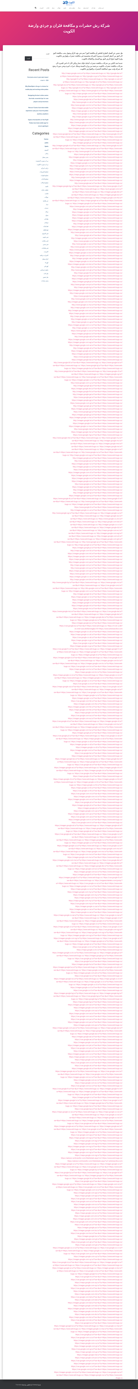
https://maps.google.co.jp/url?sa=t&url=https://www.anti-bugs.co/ (97, 640)
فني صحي (45, 244)
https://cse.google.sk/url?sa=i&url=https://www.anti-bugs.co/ (99, 1065)
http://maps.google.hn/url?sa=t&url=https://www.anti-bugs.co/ (98, 273)
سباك (79, 8)
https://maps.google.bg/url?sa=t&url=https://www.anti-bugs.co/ (98, 1002)
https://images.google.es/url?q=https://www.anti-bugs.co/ (100, 620)
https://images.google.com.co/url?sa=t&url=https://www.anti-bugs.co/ (95, 1054)
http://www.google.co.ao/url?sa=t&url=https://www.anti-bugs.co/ (97, 244)
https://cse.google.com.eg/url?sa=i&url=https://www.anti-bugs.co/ (97, 1135)
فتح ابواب (45, 226)
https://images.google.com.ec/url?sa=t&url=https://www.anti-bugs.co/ (95, 1077)
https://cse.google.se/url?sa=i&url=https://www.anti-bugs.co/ (99, 765)
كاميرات (41, 8)
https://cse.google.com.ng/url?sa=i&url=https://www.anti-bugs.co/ (97, 1149)
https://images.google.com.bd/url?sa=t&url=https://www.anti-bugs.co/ (95, 1303)
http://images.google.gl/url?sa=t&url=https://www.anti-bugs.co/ (98, 406)
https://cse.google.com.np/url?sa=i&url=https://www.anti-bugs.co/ (97, 1279)
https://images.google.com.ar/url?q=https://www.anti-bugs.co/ (98, 872)
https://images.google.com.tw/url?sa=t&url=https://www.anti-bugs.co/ (95, 128)
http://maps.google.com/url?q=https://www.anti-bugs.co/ (84, 73)
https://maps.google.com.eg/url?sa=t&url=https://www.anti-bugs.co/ (96, 1138)
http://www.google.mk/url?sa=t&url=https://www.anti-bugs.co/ (77, 438)
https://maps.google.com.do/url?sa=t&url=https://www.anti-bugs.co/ (96, 1317)
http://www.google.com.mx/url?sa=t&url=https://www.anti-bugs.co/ (96, 120)
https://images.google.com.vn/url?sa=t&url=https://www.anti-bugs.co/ (95, 799)
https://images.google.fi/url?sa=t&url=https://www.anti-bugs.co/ (98, 140)
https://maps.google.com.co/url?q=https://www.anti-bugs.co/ (99, 1060)
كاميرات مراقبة (44, 255)
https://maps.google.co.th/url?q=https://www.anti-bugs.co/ (100, 785)
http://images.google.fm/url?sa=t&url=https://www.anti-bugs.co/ (98, 391)
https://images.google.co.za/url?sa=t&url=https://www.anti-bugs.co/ (96, 180)
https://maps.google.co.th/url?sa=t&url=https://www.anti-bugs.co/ (97, 125)
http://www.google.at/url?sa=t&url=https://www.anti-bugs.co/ (99, 235)
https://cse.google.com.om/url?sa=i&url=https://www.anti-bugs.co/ (96, 1222)
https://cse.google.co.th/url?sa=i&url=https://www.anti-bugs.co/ (98, 791)
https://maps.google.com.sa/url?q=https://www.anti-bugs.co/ (99, 1010)
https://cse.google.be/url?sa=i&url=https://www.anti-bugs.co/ (99, 753)
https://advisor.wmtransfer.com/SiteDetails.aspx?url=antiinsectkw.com (95, 1161)
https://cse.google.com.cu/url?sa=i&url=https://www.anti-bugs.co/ (97, 1337)
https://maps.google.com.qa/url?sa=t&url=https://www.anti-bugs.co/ (96, 571)
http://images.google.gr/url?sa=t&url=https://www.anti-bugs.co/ (98, 143)
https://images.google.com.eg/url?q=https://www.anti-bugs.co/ (98, 1144)
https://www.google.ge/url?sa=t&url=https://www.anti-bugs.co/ (98, 397)
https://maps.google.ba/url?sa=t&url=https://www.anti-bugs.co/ (98, 1106)
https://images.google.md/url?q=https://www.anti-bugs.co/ (100, 1355)
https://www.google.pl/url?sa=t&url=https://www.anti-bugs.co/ (98, 154)
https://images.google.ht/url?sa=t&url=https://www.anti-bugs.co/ (97, 276)
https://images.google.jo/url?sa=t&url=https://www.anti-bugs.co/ (97, 548)
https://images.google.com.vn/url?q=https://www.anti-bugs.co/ (98, 796)
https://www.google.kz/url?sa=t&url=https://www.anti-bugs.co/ (98, 296)
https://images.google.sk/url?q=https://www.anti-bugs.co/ (77, 1071)
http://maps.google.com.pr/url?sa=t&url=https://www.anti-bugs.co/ (96, 565)
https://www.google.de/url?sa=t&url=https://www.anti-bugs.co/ (98, 99)
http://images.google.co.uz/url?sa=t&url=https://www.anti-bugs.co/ (97, 510)
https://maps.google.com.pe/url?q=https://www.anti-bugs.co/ (76, 1028)
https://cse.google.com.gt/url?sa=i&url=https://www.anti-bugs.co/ (97, 1242)
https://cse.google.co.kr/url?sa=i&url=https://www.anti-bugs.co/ (98, 947)
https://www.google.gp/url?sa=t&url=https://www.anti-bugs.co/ (98, 412)
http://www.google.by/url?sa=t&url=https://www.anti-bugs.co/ (76, 582)
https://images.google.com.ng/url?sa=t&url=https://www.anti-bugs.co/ (95, 1152)
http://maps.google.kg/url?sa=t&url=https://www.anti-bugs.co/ (98, 287)
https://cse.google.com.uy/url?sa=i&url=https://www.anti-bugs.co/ (97, 1254)
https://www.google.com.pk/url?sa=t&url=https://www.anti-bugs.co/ (96, 206)
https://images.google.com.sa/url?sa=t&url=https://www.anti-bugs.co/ (95, 1005)
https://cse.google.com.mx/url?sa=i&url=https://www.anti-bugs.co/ (97, 854)
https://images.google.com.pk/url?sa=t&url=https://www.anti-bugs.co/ (95, 1045)
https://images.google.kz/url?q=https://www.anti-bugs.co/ (76, 1326)
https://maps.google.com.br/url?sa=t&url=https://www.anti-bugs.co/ (96, 669)
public (46, 143)
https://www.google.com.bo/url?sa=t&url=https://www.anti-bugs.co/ (96, 250)
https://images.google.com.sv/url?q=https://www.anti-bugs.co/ (98, 1204)
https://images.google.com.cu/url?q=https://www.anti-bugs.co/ (98, 1340)
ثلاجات (47, 8)
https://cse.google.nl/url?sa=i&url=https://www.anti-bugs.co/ (76, 721)
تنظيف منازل (72, 8)
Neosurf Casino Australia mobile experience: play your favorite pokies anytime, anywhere (37, 111)
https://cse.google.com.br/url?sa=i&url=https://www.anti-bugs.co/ (97, 666)
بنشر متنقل (45, 157)
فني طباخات (45, 248)
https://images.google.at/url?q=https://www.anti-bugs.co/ (77, 825)
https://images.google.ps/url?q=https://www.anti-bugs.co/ (100, 1227)
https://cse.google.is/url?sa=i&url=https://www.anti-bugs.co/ (99, 1265)
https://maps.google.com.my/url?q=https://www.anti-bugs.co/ (98, 898)
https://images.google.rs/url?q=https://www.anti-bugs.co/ (100, 1132)
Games (46, 139)
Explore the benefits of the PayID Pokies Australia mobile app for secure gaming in (38, 123)
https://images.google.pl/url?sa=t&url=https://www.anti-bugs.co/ (97, 733)
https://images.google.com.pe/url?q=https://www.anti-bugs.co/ (98, 1025)
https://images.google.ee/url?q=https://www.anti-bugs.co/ (76, 1126)
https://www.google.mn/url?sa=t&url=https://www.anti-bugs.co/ (98, 608)
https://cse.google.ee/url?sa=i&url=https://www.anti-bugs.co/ (99, 1123)
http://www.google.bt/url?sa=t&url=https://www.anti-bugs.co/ (78, 371)
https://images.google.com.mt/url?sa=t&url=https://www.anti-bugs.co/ (95, 553)
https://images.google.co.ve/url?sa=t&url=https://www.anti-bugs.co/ (96, 577)
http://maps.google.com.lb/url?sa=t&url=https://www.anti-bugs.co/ (97, 551)
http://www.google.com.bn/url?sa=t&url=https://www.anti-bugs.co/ (97, 247)
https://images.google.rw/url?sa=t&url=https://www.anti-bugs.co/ (97, 464)
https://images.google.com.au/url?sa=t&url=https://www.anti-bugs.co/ (95, 718)
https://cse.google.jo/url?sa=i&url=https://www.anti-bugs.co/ (99, 1334)
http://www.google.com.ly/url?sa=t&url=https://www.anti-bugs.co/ (97, 299)
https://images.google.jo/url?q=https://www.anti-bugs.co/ (100, 1332)
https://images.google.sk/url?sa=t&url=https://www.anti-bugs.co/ (97, 227)
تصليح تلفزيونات (44, 172)
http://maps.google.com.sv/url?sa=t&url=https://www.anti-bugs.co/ (96, 316)
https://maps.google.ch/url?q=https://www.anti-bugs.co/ (75, 779)
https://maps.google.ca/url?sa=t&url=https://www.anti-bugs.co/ (77, 687)
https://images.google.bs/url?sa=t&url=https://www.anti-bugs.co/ (97, 368)
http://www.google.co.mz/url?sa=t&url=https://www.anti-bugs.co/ (97, 305)
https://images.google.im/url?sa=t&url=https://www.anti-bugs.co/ (97, 279)
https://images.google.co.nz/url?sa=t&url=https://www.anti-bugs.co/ (96, 169)
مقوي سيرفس (44, 270)
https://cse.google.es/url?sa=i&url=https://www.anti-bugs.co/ (83, 626)
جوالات (58, 8)
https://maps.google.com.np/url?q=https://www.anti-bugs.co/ (99, 1282)
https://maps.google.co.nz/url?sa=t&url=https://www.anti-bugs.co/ (97, 889)
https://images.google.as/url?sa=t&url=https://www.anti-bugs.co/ (97, 354)
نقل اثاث (93, 8)
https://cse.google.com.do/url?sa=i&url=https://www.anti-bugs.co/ (97, 1320)
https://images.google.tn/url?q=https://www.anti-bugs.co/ (100, 1274)
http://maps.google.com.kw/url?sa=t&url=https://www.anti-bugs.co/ (96, 293)
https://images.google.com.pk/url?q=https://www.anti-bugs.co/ (98, 1042)
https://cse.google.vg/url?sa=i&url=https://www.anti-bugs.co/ (99, 1181)
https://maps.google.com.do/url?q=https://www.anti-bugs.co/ (99, 1314)
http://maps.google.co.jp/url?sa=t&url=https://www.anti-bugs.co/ (97, 117)
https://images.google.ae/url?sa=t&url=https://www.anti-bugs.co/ (97, 1037)
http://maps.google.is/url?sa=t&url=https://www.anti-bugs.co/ (99, 545)
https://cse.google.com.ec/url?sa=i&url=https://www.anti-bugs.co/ (97, 1086)
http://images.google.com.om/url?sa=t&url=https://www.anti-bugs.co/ (95, 310)
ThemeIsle (18, 1385)
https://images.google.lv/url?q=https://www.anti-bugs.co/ (80, 1100)
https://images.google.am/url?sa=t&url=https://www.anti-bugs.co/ (97, 351)
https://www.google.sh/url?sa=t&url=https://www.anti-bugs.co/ (98, 470)
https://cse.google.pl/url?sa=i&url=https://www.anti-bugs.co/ (76, 736)
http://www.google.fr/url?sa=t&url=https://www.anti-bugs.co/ (99, 151)
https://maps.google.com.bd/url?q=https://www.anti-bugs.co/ (99, 1300)
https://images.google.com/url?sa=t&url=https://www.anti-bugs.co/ (96, 750)
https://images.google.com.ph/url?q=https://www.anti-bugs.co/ (98, 973)
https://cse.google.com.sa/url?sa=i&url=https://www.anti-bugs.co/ (97, 1016)
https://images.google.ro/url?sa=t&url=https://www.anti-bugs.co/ (97, 212)
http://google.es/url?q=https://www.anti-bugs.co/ (72, 85)
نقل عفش (45, 277)
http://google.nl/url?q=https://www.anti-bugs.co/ (87, 88)
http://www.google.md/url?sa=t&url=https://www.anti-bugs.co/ (98, 429)
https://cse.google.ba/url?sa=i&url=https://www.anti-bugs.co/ (99, 1109)
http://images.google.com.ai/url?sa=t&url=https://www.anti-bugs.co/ (96, 345)
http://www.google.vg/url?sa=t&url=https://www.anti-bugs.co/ (76, 513)
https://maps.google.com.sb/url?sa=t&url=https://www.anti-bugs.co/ (96, 313)
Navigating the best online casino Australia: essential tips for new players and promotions (38, 98)
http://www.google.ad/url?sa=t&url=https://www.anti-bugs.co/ (99, 336)
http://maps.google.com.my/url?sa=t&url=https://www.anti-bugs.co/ (96, 166)
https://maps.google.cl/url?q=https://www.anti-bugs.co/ (101, 924)
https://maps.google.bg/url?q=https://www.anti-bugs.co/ (101, 999)
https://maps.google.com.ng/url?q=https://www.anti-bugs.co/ (99, 1155)
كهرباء (46, 262)
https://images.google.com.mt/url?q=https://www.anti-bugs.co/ (98, 1291)
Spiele (46, 146)
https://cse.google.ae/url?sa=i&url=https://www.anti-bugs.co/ (99, 1039)
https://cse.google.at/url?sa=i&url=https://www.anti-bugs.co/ (78, 834)
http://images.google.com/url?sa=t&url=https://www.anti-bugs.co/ (97, 238)
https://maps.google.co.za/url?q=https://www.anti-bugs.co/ (77, 915)
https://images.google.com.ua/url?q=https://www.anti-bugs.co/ (98, 811)
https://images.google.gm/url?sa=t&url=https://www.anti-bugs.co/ (97, 409)
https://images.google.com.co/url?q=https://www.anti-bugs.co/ (98, 1051)
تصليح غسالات (44, 182)
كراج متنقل (86, 8)
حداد (47, 204)
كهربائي (46, 266)
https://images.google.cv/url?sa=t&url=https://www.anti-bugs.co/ (97, 380)
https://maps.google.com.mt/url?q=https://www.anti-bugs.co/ (99, 1294)
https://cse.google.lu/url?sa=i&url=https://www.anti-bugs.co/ (76, 1262)
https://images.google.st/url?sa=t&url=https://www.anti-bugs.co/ (97, 487)
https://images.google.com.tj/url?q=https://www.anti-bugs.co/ (78, 1372)
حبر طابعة (45, 201)
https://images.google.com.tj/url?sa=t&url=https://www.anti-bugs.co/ (96, 496)
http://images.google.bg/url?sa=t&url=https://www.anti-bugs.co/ (77, 186)
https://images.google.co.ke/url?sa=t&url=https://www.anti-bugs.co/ (96, 417)
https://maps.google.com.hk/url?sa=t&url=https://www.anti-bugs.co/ (96, 710)
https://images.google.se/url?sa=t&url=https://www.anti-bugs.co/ (97, 221)
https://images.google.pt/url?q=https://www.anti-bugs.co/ (100, 808)
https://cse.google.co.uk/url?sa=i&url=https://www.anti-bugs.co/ (97, 637)
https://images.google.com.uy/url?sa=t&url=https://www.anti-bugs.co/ (95, 1259)
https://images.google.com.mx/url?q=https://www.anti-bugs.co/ (77, 860)
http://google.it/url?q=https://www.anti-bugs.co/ (104, 82)
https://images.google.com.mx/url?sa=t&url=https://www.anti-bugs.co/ (95, 857)
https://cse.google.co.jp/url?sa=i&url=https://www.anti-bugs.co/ (98, 643)
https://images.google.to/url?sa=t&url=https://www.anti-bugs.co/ (97, 504)
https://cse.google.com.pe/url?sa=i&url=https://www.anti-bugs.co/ (97, 1019)
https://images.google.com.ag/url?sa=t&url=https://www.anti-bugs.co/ (95, 342)
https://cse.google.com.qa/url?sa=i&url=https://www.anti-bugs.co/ (97, 1199)
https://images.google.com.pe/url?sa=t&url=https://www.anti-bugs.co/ (95, 1022)
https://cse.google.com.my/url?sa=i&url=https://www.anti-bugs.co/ (97, 903)
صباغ (53, 8)
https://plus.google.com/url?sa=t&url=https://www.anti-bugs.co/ (97, 96)
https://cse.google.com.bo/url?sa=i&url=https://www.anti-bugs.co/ (97, 1233)
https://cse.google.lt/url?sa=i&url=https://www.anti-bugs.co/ (76, 1089)
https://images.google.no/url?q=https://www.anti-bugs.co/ (76, 979)
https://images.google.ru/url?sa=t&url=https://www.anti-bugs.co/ (97, 218)
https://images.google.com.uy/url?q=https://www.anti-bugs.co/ (98, 1256)
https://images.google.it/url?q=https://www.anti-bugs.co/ (100, 655)
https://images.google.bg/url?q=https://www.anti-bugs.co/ (76, 993)
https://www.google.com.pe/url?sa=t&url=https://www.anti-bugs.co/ (96, 172)
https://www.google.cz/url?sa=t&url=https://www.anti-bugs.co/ (98, 241)
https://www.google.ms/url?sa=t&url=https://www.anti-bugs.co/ (77, 611)
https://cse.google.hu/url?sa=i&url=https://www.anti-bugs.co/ (99, 961)
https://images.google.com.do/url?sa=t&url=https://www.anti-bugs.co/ (95, 264)
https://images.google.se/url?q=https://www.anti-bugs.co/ (76, 767)
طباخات (46, 219)
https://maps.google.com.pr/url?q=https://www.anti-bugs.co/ (99, 1213)
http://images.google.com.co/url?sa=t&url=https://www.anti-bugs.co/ (96, 157)
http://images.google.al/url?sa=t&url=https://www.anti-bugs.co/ (98, 348)
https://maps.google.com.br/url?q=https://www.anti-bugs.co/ (99, 672)
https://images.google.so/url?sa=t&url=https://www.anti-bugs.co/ (97, 481)
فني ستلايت (101, 8)
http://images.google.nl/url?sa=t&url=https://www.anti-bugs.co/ (77, 145)
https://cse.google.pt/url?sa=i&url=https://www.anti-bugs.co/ (99, 802)
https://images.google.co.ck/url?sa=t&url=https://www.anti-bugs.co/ (96, 261)
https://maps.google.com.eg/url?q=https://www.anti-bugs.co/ (99, 1141)
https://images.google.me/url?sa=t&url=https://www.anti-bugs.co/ (97, 432)
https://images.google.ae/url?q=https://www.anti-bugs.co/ (100, 1034)
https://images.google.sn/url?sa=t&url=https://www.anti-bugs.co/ (97, 478)
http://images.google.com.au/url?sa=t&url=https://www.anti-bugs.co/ (96, 131)
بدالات (46, 153)
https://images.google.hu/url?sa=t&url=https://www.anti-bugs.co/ (97, 108)
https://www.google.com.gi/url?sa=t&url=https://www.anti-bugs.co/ (96, 403)
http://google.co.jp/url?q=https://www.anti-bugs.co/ (103, 76)
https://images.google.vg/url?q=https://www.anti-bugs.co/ (74, 1184)
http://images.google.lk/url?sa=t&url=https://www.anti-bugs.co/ (98, 594)
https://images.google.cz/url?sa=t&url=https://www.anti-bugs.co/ (97, 843)
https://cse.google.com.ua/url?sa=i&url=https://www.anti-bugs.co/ (97, 817)
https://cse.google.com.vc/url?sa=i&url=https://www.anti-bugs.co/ (97, 1366)
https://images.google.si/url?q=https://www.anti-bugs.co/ (77, 1164)
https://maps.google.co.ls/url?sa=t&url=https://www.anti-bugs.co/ (97, 597)
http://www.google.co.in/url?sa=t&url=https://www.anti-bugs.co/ (98, 114)
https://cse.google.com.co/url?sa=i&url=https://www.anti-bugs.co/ (97, 1063)
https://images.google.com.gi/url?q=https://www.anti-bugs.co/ (98, 1346)
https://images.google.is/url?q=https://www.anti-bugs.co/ (74, 1268)
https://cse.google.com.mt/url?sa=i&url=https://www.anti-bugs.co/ (97, 1288)
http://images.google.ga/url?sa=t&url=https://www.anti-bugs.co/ (98, 394)
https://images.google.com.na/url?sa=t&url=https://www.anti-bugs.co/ (95, 556)
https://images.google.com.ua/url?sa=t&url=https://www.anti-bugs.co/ (95, 229)
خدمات (46, 208)
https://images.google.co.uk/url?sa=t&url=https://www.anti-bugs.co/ (96, 632)
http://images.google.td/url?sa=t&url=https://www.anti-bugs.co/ (98, 490)
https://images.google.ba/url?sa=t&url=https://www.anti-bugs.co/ (97, 360)
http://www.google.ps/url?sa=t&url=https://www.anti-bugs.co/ (98, 461)
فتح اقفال (45, 230)
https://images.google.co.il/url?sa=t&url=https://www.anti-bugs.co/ (97, 163)
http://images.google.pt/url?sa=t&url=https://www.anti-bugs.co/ (98, 209)
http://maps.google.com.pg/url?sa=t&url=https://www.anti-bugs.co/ (96, 455)
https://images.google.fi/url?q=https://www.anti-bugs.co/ (81, 877)
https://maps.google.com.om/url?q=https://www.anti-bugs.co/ (98, 1216)
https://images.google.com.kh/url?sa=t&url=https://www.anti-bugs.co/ (95, 290)
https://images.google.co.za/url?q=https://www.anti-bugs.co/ (99, 906)
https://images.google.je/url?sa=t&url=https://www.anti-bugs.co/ (97, 281)
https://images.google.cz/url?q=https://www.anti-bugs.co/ (79, 846)
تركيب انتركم (44, 168)
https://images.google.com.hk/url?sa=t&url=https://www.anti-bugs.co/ (95, 707)
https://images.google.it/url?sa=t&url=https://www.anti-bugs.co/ (78, 658)
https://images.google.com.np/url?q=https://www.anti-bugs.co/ (98, 1285)
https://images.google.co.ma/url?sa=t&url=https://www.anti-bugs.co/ (96, 426)
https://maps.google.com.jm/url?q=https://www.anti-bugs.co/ (99, 1358)
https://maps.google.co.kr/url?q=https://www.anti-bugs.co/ (100, 950)
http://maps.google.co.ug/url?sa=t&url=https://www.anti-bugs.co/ (97, 322)
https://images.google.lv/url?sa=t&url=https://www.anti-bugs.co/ (97, 603)
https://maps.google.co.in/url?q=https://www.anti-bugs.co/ (76, 675)
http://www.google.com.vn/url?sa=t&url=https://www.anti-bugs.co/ (97, 232)
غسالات (46, 222)
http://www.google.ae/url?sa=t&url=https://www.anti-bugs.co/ (99, 183)
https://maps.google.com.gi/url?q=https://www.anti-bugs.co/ (99, 1352)
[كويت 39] (69, 3)
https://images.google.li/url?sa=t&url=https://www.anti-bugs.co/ (98, 423)
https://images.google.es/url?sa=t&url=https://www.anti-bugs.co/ (97, 623)
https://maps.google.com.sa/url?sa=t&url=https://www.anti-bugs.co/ (96, 174)
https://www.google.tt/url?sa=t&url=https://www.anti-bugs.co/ (98, 507)
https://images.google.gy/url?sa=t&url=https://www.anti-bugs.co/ (97, 415)
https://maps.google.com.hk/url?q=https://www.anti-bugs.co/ (99, 712)
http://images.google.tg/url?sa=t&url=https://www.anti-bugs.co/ (98, 493)
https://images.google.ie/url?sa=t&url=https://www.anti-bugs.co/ (97, 944)
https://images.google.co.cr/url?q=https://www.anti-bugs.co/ (76, 1248)
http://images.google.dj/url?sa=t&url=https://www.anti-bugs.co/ (98, 386)
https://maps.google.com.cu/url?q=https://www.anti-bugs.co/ (99, 1343)
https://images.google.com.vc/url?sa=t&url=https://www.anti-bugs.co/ (95, 325)
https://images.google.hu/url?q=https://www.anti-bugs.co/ (75, 967)
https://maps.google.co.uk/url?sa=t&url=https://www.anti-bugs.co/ (97, 634)
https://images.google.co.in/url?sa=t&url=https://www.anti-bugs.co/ (96, 681)
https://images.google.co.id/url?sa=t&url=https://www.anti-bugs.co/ (96, 744)
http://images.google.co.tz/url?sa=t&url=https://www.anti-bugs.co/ (97, 319)
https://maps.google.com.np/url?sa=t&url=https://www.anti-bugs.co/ (96, 559)
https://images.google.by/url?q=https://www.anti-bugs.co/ (100, 1170)
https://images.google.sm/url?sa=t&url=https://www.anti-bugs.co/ (97, 475)
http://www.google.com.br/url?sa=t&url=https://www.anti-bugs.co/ (97, 105)
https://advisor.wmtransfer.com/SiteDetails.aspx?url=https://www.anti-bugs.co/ (92, 1158)
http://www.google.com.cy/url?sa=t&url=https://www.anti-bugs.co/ (97, 383)
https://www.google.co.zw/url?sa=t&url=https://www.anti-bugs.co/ (97, 331)
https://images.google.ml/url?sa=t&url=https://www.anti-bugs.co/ (97, 605)
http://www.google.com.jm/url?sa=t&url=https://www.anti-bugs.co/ (97, 284)
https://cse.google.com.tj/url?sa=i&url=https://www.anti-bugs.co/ (97, 1369)
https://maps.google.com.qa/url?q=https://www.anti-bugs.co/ (99, 1196)
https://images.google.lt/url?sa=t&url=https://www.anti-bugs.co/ (98, 203)
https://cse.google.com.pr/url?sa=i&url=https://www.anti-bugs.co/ (97, 1210)
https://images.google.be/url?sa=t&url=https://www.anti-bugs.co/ (97, 756)
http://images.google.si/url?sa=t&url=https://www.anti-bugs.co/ (98, 224)
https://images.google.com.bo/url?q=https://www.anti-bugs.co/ (98, 1230)
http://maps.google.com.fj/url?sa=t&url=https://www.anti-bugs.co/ (97, 267)
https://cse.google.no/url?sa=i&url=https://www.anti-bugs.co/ (99, 976)
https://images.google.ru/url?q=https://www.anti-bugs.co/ (100, 695)
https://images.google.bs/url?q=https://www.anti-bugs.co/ (100, 1236)
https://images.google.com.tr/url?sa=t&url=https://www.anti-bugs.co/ (96, 820)
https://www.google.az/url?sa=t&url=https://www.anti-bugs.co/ (98, 357)
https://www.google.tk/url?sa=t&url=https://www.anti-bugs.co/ (77, 498)
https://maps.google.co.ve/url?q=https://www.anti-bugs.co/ (75, 1112)
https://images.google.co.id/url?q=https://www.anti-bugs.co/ (99, 747)
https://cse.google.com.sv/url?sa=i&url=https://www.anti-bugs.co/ (97, 1201)
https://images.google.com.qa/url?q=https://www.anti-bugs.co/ (98, 1193)
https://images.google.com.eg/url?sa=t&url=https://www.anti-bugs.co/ (95, 1146)
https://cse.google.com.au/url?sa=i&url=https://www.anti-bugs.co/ (97, 715)
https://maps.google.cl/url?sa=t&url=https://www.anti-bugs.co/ (77, 927)
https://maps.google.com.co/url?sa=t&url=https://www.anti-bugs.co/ (96, 1057)
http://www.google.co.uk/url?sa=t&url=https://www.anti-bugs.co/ (97, 102)
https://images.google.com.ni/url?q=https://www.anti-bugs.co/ (98, 1190)
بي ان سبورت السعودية (42, 161)
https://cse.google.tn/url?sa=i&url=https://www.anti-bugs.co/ (99, 1277)
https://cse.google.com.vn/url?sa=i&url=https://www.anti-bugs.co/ (97, 794)
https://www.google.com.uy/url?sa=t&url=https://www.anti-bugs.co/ (96, 574)
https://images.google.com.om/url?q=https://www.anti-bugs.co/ (98, 1219)
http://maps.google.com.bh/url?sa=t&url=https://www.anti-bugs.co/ (96, 579)
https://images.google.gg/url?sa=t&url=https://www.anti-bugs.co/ (97, 400)
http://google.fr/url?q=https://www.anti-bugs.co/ (85, 79)
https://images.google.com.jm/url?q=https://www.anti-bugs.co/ (98, 1363)
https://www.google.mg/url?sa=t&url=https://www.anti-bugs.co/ (98, 435)
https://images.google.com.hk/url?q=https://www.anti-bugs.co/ (98, 704)
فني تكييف (45, 237)
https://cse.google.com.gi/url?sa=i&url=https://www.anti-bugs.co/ (97, 1349)
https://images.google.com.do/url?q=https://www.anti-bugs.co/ (98, 1311)
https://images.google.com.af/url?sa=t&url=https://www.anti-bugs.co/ (95, 339)
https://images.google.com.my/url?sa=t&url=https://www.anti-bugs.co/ (95, 892)
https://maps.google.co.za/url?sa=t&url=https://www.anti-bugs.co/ (97, 912)
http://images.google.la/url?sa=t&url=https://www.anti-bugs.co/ (98, 420)
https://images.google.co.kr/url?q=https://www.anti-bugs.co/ (75, 953)
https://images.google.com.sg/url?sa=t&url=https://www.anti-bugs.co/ (95, 935)
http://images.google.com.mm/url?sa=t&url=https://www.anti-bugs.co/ (95, 302)
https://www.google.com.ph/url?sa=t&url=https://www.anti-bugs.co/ (96, 122)
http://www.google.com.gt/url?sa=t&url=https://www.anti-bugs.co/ (97, 270)
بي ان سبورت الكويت (42, 164)
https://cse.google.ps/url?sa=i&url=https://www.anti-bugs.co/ (99, 1225)
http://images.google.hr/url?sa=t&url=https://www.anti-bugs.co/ (98, 160)
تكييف (64, 8)
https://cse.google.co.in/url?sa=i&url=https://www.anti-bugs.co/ (98, 684)
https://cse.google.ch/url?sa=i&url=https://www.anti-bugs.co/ (99, 773)
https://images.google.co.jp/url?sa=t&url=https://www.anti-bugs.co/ (96, 646)
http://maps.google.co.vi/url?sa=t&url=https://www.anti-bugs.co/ (97, 328)
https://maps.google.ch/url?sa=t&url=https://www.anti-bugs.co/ (98, 776)
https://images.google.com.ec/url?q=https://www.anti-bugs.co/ (98, 1080)
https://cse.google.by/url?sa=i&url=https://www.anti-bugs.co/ (78, 1172)
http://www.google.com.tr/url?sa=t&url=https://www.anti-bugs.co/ (97, 177)
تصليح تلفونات (44, 175)
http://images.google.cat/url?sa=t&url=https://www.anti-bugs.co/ (97, 258)
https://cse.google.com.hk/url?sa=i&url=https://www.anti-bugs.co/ (97, 701)
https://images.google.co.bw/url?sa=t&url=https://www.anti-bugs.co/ (96, 253)
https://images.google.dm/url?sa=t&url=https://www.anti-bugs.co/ (97, 389)
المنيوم (46, 150)
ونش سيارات (44, 281)
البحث (47, 54)
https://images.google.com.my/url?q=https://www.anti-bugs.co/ (98, 895)
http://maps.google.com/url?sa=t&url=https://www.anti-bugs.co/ (97, 93)
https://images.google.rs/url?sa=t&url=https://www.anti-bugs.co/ (97, 215)
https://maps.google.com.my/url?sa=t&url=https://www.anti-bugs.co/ (96, 901)
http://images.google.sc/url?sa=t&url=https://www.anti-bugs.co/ (98, 467)
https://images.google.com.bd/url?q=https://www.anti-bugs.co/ (98, 1306)
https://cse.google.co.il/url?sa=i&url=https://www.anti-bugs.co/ (98, 990)
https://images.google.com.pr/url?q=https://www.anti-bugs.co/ (98, 1207)
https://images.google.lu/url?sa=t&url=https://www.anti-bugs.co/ (97, 600)
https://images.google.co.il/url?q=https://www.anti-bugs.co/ (99, 984)
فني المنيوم (45, 233)
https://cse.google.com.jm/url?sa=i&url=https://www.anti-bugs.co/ (97, 1361)
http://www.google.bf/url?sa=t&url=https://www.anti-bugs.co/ (77, 362)
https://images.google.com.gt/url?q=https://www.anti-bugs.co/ (98, 1239)
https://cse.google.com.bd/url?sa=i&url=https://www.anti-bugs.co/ (97, 1297)
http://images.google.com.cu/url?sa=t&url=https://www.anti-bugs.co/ (96, 591)
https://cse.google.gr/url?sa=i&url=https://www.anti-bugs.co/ (99, 958)
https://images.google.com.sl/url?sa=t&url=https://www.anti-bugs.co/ (95, 472)
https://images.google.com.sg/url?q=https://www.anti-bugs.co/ (78, 938)
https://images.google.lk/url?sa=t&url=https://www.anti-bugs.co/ (97, 1178)
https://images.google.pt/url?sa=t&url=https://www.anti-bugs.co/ (97, 805)
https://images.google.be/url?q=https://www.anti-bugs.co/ (77, 759)
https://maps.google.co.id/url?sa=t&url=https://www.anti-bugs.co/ (97, 111)
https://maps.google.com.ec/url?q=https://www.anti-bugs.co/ (99, 1083)
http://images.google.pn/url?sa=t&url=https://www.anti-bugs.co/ (98, 458)
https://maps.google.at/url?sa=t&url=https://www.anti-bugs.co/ (98, 831)
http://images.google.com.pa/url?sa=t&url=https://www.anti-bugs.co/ (96, 562)
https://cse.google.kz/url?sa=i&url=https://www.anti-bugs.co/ (99, 1323)
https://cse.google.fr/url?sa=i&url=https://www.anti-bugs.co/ (76, 649)
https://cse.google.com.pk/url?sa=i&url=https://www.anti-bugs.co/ (97, 1048)
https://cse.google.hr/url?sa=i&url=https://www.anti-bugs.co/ (99, 1094)
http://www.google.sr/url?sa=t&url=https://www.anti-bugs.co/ (99, 484)
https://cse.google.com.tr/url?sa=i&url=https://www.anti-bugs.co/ (97, 822)
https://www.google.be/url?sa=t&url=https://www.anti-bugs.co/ (77, 134)
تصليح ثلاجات (44, 179)
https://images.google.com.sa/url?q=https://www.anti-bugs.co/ (98, 1008)
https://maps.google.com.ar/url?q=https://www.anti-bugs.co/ (99, 869)
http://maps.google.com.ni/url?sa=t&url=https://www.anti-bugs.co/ (97, 307)
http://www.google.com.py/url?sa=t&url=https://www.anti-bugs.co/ (97, 568)
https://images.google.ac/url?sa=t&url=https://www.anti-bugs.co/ (97, 334)
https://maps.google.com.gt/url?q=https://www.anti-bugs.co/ (99, 1245)
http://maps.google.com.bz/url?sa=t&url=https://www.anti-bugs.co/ (96, 255)
